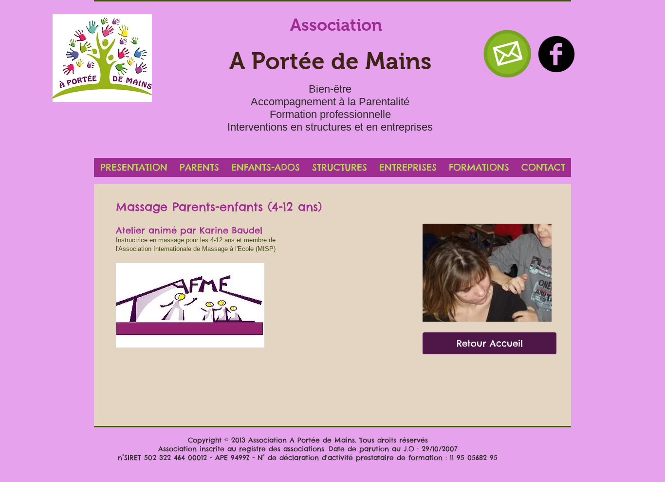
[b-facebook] (556, 54)
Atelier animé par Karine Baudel (189, 230)
